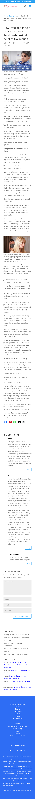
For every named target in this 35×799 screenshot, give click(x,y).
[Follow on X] (17, 750)
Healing (17, 716)
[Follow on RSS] (24, 750)
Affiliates (17, 724)
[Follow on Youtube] (10, 750)
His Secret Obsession (17, 704)
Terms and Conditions (17, 736)
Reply (28, 469)
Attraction (17, 707)
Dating (11, 16)
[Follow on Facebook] (13, 750)
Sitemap (17, 733)
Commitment (18, 43)
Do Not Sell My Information (17, 726)
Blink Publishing (20, 745)
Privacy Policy (17, 729)
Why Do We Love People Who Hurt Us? (17, 654)
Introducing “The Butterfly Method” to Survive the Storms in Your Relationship (17, 665)
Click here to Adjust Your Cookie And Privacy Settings (17, 790)
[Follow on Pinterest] (21, 750)
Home (6, 16)
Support (17, 731)
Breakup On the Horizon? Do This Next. (17, 635)
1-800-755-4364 (10, 1)
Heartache (17, 714)
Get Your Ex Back (17, 719)
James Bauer (9, 43)
